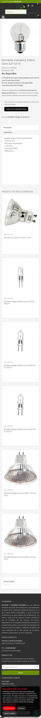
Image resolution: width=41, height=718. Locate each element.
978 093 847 (17, 2)
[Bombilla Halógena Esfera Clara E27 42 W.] (20, 37)
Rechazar (21, 708)
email (18, 651)
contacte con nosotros (16, 109)
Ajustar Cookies (9, 713)
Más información (9, 704)
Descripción (8, 128)
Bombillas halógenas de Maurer (19, 117)
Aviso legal (5, 681)
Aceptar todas (9, 708)
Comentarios (7, 132)
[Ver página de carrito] (40, 16)
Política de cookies (8, 684)
